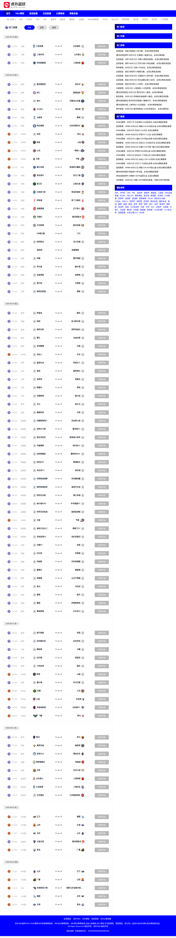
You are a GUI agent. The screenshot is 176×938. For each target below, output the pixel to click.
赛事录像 (74, 13)
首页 (8, 13)
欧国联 (143, 210)
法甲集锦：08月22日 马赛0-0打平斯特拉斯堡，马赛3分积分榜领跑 (143, 180)
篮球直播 (33, 13)
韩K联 (129, 210)
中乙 (152, 207)
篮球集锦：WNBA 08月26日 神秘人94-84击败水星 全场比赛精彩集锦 (143, 126)
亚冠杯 (128, 198)
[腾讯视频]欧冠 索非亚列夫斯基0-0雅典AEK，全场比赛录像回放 (141, 101)
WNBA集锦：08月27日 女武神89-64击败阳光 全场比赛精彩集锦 (141, 122)
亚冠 (127, 207)
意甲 (22, 109)
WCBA (105, 19)
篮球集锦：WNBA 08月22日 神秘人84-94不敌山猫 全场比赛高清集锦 (143, 168)
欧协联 (150, 210)
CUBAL (118, 201)
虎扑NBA (76, 919)
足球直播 (47, 13)
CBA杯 (141, 213)
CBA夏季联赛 (26, 817)
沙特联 (136, 210)
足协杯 (23, 779)
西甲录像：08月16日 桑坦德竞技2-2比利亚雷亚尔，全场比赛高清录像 (144, 109)
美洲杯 (162, 204)
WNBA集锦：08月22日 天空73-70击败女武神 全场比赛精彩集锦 (141, 163)
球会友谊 (154, 201)
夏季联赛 (142, 198)
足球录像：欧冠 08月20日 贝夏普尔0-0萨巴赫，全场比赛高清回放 (142, 76)
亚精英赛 (121, 213)
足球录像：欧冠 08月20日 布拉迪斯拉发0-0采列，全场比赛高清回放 (143, 80)
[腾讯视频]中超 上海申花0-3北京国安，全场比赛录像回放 (139, 105)
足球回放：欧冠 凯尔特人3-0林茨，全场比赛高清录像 (137, 84)
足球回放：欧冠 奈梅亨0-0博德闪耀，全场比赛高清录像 (138, 72)
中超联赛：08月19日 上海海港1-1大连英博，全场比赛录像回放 (141, 88)
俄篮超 (72, 19)
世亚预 (146, 201)
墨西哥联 (125, 19)
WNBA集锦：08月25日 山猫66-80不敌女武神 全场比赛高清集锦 (141, 139)
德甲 (22, 93)
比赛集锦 (60, 13)
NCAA (150, 198)
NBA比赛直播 (105, 919)
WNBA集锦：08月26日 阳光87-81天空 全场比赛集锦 (137, 130)
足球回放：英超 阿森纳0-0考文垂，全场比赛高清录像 (137, 51)
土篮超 (81, 19)
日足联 (122, 210)
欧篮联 (145, 19)
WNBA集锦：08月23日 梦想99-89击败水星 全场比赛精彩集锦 (141, 151)
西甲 (22, 84)
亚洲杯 (154, 19)
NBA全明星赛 (93, 19)
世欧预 (139, 201)
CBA (37, 19)
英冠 (130, 204)
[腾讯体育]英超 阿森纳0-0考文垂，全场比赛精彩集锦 (137, 172)
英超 (22, 118)
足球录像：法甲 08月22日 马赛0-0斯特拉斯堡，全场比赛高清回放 (142, 59)
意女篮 (136, 19)
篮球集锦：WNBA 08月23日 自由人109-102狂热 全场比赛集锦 (141, 159)
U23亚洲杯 (134, 207)
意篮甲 (53, 19)
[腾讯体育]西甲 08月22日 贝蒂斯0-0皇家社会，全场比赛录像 (140, 55)
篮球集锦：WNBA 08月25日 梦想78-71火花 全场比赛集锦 (139, 134)
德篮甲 (62, 19)
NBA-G (125, 201)
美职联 (23, 421)
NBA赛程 (19, 13)
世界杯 (121, 198)
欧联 (120, 204)
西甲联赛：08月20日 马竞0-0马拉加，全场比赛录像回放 (138, 67)
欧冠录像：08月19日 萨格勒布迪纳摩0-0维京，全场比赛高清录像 (142, 96)
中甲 (147, 207)
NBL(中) (115, 19)
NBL (45, 19)
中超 (22, 46)
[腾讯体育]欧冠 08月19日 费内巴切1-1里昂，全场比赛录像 (139, 92)
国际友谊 (162, 201)
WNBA (29, 19)
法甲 (22, 101)
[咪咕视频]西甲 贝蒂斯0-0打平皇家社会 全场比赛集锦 (137, 176)
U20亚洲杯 (158, 210)
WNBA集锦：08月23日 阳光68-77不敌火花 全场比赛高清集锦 (141, 155)
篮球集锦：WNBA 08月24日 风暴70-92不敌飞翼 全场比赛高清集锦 (143, 147)
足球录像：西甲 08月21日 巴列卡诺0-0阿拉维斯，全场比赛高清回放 (143, 63)
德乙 (151, 204)
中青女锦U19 (132, 213)
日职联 (165, 207)
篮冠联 (134, 198)
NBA (21, 19)
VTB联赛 (164, 19)
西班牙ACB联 (159, 198)
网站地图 (70, 931)
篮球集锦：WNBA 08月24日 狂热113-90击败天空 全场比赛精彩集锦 (143, 143)
